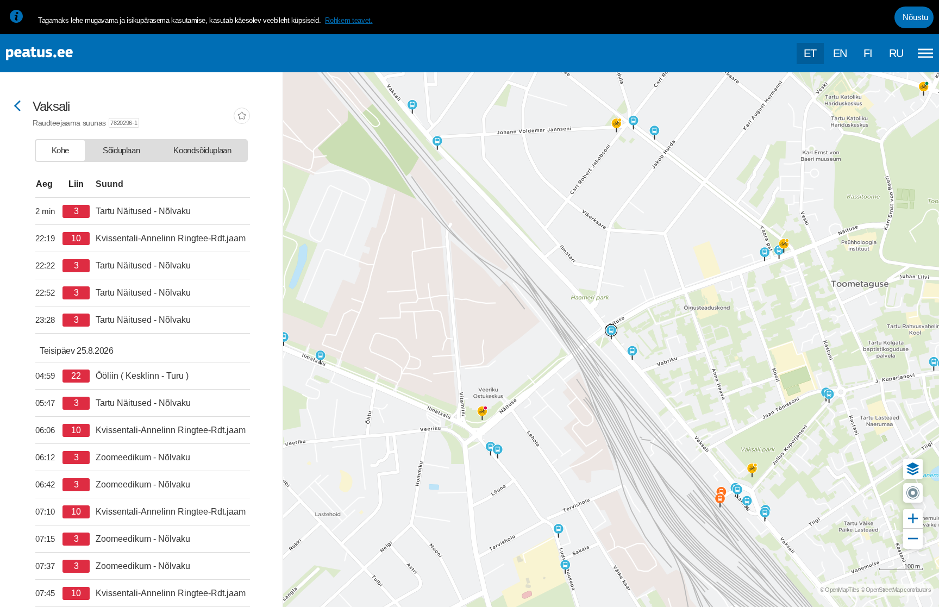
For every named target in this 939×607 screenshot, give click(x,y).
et (810, 53)
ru (896, 53)
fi (868, 53)
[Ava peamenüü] (925, 53)
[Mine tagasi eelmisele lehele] (17, 107)
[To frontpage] (62, 53)
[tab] (60, 150)
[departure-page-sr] (48, 211)
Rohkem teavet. (348, 20)
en (840, 53)
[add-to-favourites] (242, 117)
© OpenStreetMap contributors (896, 589)
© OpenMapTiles (839, 589)
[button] (913, 469)
